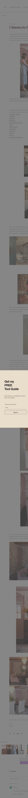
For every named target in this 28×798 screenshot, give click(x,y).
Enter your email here (10, 404)
